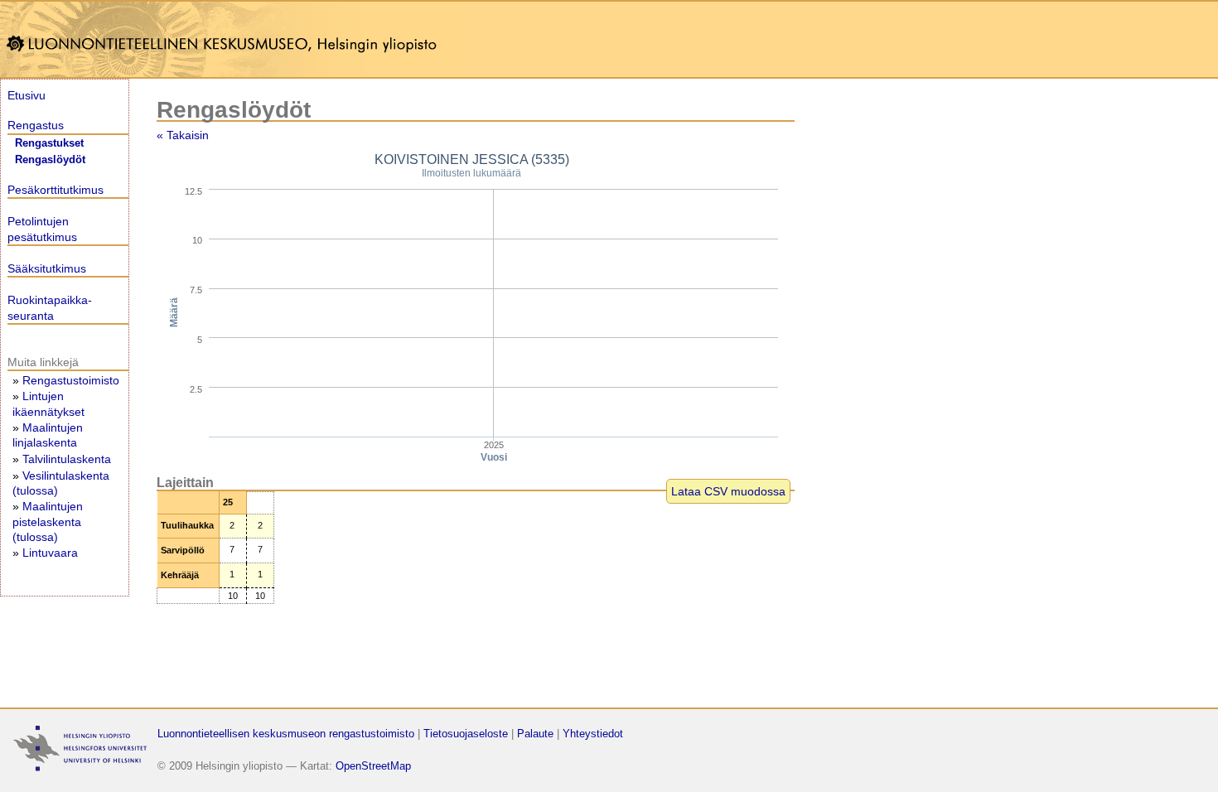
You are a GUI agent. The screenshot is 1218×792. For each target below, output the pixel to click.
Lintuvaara (50, 552)
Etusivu (26, 95)
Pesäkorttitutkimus (55, 189)
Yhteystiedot (593, 733)
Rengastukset (49, 143)
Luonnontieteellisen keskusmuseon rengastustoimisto (285, 733)
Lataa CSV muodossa (728, 491)
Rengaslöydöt (50, 160)
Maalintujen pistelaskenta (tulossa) (47, 521)
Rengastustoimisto (70, 380)
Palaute (535, 733)
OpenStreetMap (373, 766)
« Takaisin (183, 135)
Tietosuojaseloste (465, 733)
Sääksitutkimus (46, 268)
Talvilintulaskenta (66, 459)
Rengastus (35, 125)
